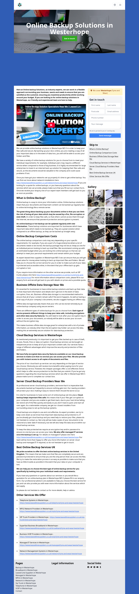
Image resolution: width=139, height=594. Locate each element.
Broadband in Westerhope (26, 570)
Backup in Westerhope (25, 567)
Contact (19, 591)
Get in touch (69, 38)
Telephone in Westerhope (26, 586)
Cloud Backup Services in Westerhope (104, 162)
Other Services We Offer (99, 176)
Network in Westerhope (25, 580)
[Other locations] (115, 5)
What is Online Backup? (99, 149)
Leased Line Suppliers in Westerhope (31, 573)
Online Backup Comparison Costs (103, 153)
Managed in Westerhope (26, 575)
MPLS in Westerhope (24, 578)
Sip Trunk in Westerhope (26, 583)
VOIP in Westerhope (24, 588)
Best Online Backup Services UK (102, 172)
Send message (105, 135)
